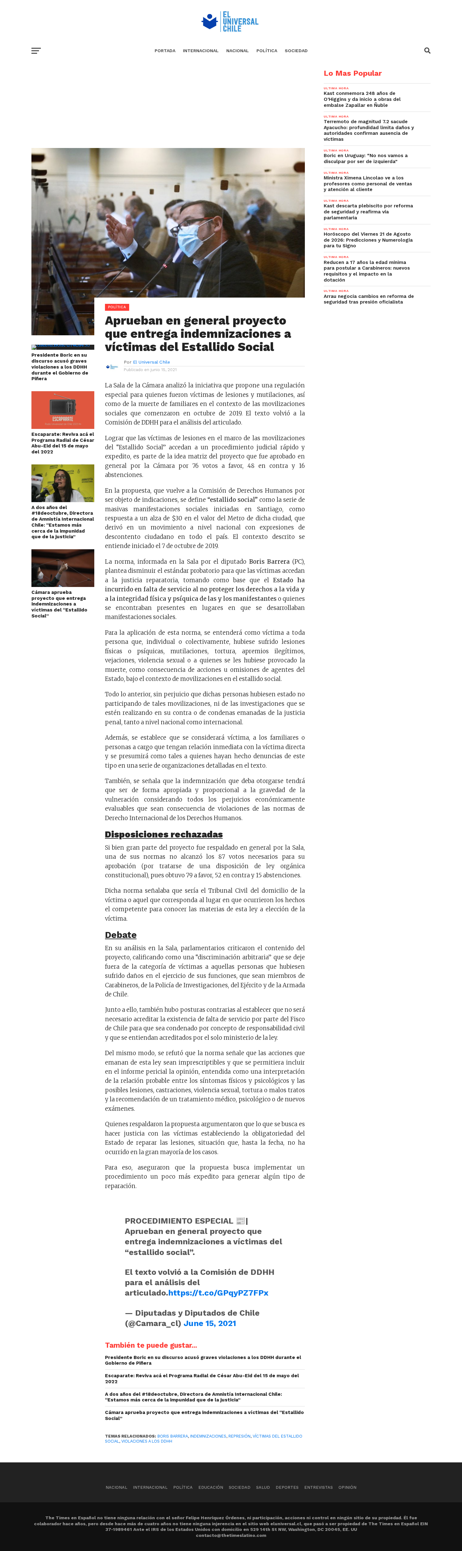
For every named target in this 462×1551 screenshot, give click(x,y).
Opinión (347, 1487)
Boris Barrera (172, 1436)
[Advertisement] (168, 113)
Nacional (237, 50)
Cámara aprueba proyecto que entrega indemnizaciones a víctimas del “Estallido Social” (59, 604)
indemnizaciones (208, 1436)
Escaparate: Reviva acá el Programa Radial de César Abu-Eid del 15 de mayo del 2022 (62, 443)
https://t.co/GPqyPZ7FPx (218, 1292)
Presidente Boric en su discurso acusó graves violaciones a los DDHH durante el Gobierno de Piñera (59, 366)
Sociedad (296, 50)
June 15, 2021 (210, 1323)
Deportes (287, 1487)
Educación (210, 1487)
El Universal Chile (151, 361)
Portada (165, 50)
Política (266, 50)
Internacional (201, 50)
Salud (263, 1487)
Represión (239, 1436)
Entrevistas (318, 1487)
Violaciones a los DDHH (146, 1441)
